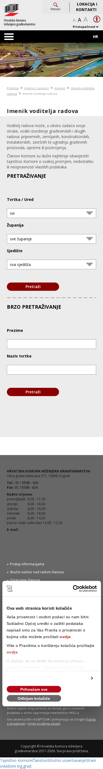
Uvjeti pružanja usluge (44, 723)
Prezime (15, 330)
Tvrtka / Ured (20, 199)
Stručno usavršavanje (67, 760)
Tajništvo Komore (16, 760)
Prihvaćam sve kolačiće (34, 690)
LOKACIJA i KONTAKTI (86, 6)
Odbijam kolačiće (34, 698)
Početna (13, 88)
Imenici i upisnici (36, 88)
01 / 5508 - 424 (26, 487)
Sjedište (15, 250)
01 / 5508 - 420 (26, 482)
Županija (15, 225)
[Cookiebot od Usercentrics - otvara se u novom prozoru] (73, 588)
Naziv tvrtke (19, 356)
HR (95, 36)
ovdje (65, 636)
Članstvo (40, 760)
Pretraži (33, 286)
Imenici (59, 88)
